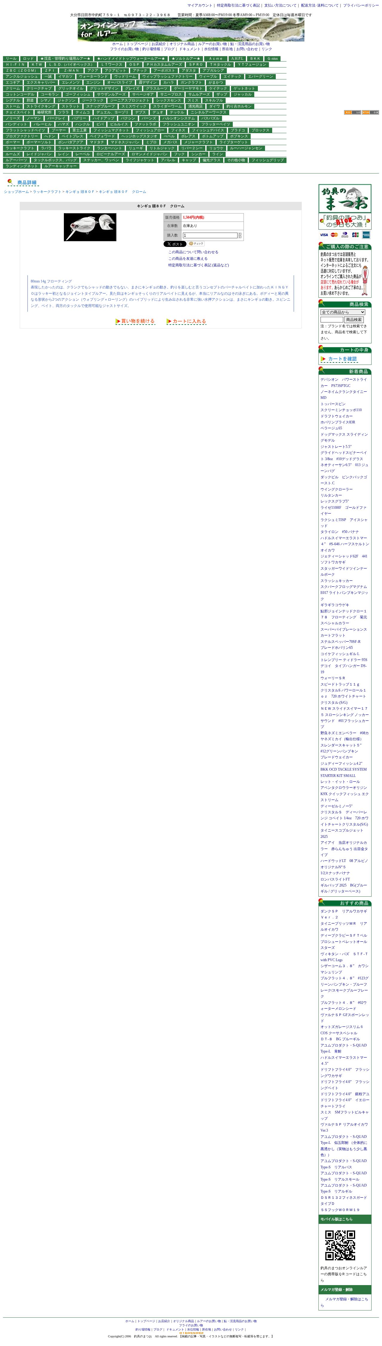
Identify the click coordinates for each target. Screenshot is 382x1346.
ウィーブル (208, 76)
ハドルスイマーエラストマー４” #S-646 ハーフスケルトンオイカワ (345, 544)
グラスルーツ (156, 88)
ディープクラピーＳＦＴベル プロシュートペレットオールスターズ (346, 941)
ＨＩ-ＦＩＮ (15, 64)
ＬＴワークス (111, 64)
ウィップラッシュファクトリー (167, 76)
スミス (193, 100)
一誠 (48, 76)
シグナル (13, 100)
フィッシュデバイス (208, 130)
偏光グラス (212, 160)
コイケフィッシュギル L (340, 654)
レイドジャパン (39, 154)
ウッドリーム (125, 76)
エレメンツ (71, 82)
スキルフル (214, 100)
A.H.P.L (237, 58)
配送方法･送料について (320, 5)
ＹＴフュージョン (252, 64)
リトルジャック (162, 148)
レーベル (83, 154)
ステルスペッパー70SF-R (341, 642)
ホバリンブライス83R (338, 422)
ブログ (169, 49)
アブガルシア (213, 70)
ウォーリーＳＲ (335, 678)
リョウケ (216, 148)
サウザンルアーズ (111, 94)
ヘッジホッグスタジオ (139, 136)
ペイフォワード (102, 136)
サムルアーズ (199, 94)
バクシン (128, 118)
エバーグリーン (260, 76)
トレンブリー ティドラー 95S (344, 660)
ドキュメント (190, 49)
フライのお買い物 (124, 49)
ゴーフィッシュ (77, 94)
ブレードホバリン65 (337, 648)
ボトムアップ (213, 136)
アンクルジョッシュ (22, 76)
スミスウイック (134, 106)
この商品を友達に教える (188, 258)
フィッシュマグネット (111, 130)
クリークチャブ (39, 88)
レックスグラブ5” (336, 501)
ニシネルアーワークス (209, 112)
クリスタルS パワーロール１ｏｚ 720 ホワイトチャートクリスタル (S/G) (343, 696)
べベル (169, 136)
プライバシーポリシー (361, 5)
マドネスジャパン (125, 142)
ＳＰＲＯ (196, 64)
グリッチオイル (70, 88)
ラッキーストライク (74, 148)
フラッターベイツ (215, 124)
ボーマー (13, 142)
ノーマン (34, 118)
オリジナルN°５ (333, 867)
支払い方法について (280, 5)
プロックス (260, 130)
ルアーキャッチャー (60, 166)
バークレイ (56, 118)
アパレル (168, 160)
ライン (217, 154)
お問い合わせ (247, 49)
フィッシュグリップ (268, 160)
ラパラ (46, 148)
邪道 (30, 100)
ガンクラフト (191, 82)
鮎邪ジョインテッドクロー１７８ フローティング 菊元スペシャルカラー (344, 617)
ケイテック (218, 88)
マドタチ (97, 142)
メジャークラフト (198, 142)
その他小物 (236, 160)
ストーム (13, 106)
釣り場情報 (151, 49)
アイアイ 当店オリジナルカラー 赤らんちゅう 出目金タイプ (344, 849)
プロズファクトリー (22, 136)
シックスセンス (168, 100)
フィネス (178, 130)
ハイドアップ (103, 118)
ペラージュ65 (331, 428)
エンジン (93, 82)
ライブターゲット (233, 142)
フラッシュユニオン (179, 124)
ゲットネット (244, 88)
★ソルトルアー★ (186, 58)
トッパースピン (333, 404)
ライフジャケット (140, 160)
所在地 (227, 49)
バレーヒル (43, 124)
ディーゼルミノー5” (338, 806)
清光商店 (195, 106)
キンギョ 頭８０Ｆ (80, 192)
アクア (92, 70)
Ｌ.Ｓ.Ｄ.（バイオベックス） (71, 64)
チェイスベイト (18, 112)
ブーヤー (59, 130)
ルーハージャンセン (246, 148)
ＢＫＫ (255, 58)
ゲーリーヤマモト (188, 88)
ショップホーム (16, 192)
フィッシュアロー (150, 130)
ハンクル (83, 124)
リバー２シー (192, 148)
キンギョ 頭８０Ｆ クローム (122, 192)
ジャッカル (243, 94)
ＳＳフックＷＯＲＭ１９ (340, 1210)
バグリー (79, 118)
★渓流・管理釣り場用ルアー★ (65, 58)
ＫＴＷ (36, 64)
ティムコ (83, 112)
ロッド (28, 58)
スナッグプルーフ (100, 106)
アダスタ (189, 70)
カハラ (168, 82)
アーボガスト (164, 70)
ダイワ (214, 106)
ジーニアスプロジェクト (130, 100)
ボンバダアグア (70, 142)
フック (179, 154)
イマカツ (65, 76)
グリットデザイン (104, 88)
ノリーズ (13, 118)
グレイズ (132, 88)
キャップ (189, 160)
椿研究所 (44, 112)
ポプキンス (239, 136)
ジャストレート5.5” (336, 447)
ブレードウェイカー (337, 757)
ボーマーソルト (39, 142)
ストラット (71, 106)
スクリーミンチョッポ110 (341, 410)
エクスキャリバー (41, 82)
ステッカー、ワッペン (101, 160)
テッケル (177, 112)
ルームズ (13, 154)
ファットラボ (145, 124)
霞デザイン (148, 82)
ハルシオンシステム (179, 118)
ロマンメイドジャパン (149, 154)
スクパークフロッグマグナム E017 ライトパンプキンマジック (346, 593)
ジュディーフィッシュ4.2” (341, 763)
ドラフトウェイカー (337, 416)
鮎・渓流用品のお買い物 (250, 44)
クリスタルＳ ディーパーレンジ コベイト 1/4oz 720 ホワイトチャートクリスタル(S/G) (345, 818)
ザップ (221, 94)
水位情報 (211, 49)
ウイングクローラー (337, 489)
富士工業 (80, 130)
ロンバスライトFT (335, 879)
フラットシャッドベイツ (25, 130)
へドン (49, 136)
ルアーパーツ (16, 160)
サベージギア (143, 94)
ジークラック (93, 100)
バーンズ (149, 118)
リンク (266, 49)
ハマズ (63, 124)
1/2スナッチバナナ (335, 873)
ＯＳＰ (134, 64)
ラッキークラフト (20, 148)
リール (11, 58)
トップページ (137, 44)
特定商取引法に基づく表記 (238, 5)
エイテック (232, 76)
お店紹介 (159, 44)
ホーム (117, 44)
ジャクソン (67, 100)
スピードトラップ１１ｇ (342, 684)
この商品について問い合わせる (193, 252)
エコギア (13, 82)
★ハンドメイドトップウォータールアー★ (131, 58)
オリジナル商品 (182, 44)
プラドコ (238, 130)
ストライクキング (41, 106)
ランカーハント (109, 148)
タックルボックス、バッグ (55, 160)
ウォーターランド (93, 76)
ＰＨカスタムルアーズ (164, 64)
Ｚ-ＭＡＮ (73, 70)
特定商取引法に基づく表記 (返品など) (198, 265)
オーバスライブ (119, 82)
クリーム (13, 88)
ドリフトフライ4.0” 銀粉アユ (345, 1094)
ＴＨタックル (220, 64)
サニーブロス (171, 94)
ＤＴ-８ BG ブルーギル (340, 1039)
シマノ (45, 100)
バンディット (16, 124)
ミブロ (151, 142)
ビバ (100, 124)
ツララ (63, 112)
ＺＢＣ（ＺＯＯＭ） (22, 70)
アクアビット (115, 70)
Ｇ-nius (272, 58)
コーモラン (50, 94)
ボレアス (188, 136)
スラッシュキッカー (337, 581)
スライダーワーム (167, 106)
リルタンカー (331, 495)
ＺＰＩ (49, 70)
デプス (140, 112)
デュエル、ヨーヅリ (112, 112)
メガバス (170, 142)
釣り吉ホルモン (239, 106)
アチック (140, 70)
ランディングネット (22, 166)
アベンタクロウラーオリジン (346, 788)
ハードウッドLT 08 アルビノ (344, 861)
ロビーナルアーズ (110, 154)
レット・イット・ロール (340, 782)
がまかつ (216, 82)
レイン (63, 154)
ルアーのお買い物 (212, 44)
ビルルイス (119, 124)
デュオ (158, 112)
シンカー (198, 154)
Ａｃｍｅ (218, 58)
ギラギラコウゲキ (337, 605)
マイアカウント (199, 5)
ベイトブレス (72, 136)
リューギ (136, 148)
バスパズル (210, 118)
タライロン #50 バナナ (340, 532)
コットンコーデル (20, 94)
